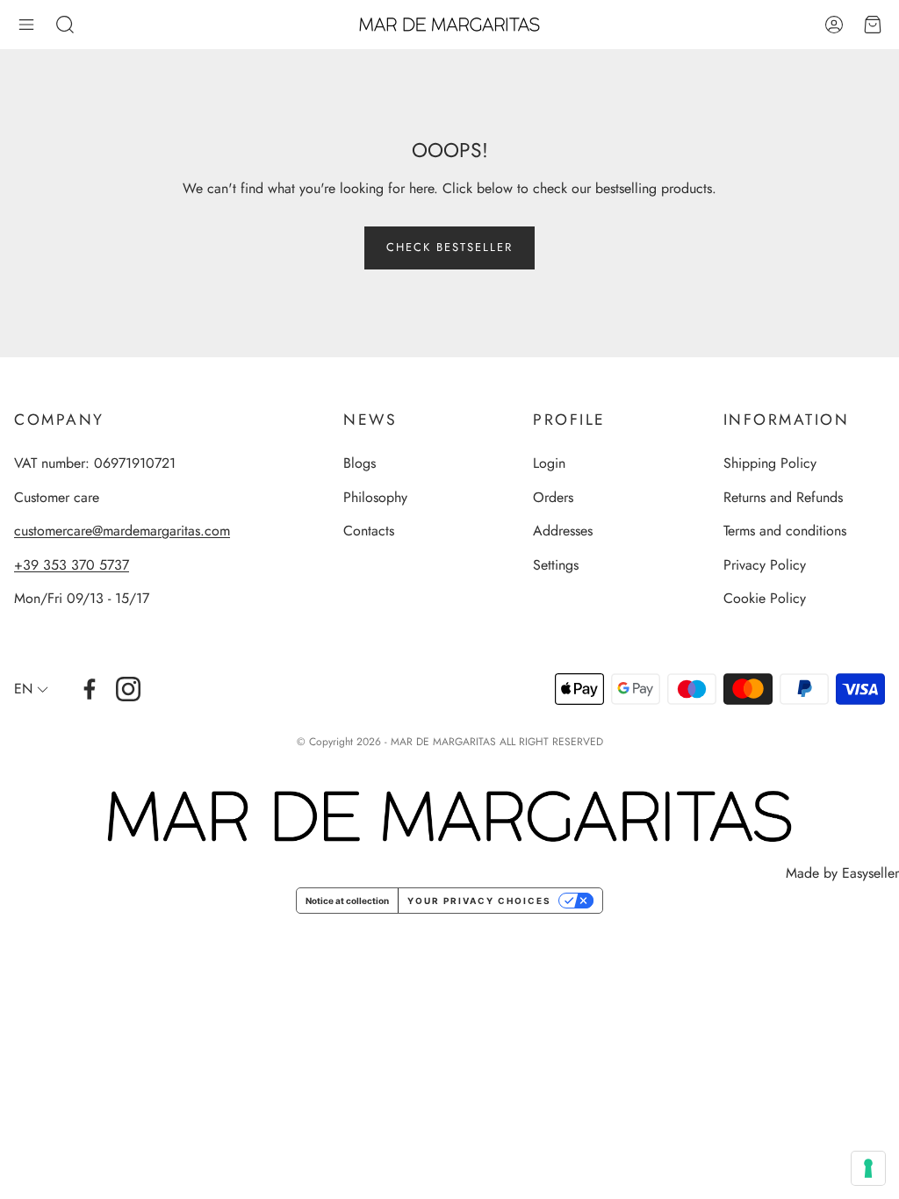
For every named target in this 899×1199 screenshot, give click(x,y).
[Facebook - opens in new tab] (89, 689)
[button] (26, 24)
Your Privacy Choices (479, 900)
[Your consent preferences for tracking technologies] (868, 1168)
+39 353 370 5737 (71, 565)
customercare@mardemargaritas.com (122, 531)
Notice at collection (347, 900)
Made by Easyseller (842, 873)
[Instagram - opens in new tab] (128, 689)
